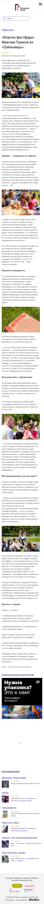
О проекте (9, 878)
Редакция (18, 878)
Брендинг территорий (14, 777)
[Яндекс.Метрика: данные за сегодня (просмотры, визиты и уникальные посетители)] (14, 890)
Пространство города (13, 852)
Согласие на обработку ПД (22, 880)
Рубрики (34, 878)
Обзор (5, 792)
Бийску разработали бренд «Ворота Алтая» (25, 783)
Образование (9, 807)
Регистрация (29, 886)
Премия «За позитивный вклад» (20, 837)
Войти (17, 885)
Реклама (26, 878)
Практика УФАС (10, 822)
